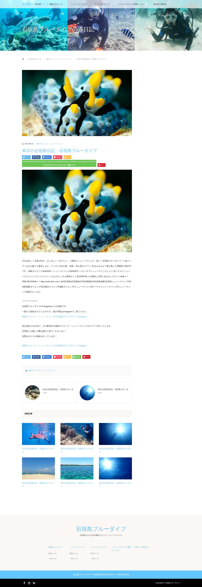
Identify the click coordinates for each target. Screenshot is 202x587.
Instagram (29, 582)
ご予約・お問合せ (140, 547)
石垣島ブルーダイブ (35, 4)
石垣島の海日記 (160, 4)
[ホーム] (23, 56)
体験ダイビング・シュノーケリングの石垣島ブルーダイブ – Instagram (54, 316)
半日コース (52, 553)
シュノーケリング (78, 4)
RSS (34, 582)
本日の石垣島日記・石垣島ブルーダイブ (38, 450)
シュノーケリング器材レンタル (131, 4)
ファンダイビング (102, 4)
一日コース (52, 559)
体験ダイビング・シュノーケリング (49, 144)
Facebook (24, 582)
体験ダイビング (56, 4)
